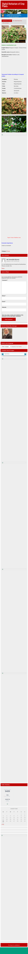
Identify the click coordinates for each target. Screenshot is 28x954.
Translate (20, 346)
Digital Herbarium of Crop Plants (13, 5)
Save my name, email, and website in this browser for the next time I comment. (12, 315)
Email (4, 301)
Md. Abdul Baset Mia (17, 20)
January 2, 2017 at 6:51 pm (13, 261)
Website (4, 307)
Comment (5, 280)
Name (4, 295)
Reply (3, 268)
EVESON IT (17, 945)
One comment (6, 23)
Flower (8, 251)
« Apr (2, 824)
